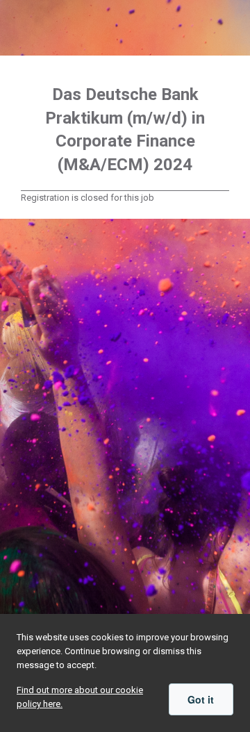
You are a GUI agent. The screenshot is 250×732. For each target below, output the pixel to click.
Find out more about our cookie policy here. (80, 697)
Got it (201, 699)
